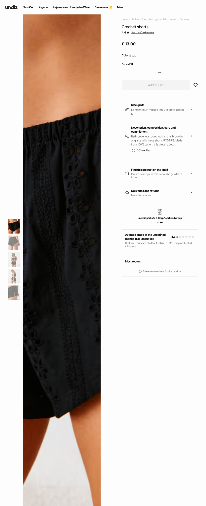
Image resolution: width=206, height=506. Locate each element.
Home (125, 19)
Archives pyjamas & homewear (160, 19)
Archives (136, 19)
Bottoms (184, 19)
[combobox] (160, 72)
